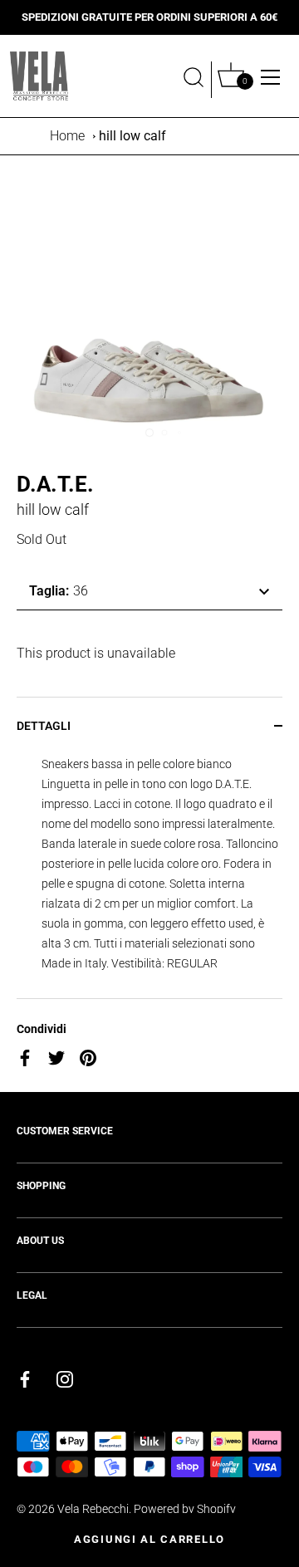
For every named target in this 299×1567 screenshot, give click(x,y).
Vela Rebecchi (93, 1509)
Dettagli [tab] (44, 725)
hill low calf (132, 136)
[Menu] (270, 77)
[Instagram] (64, 1379)
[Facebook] (25, 1379)
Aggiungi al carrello (149, 1539)
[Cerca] (193, 79)
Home (67, 136)
